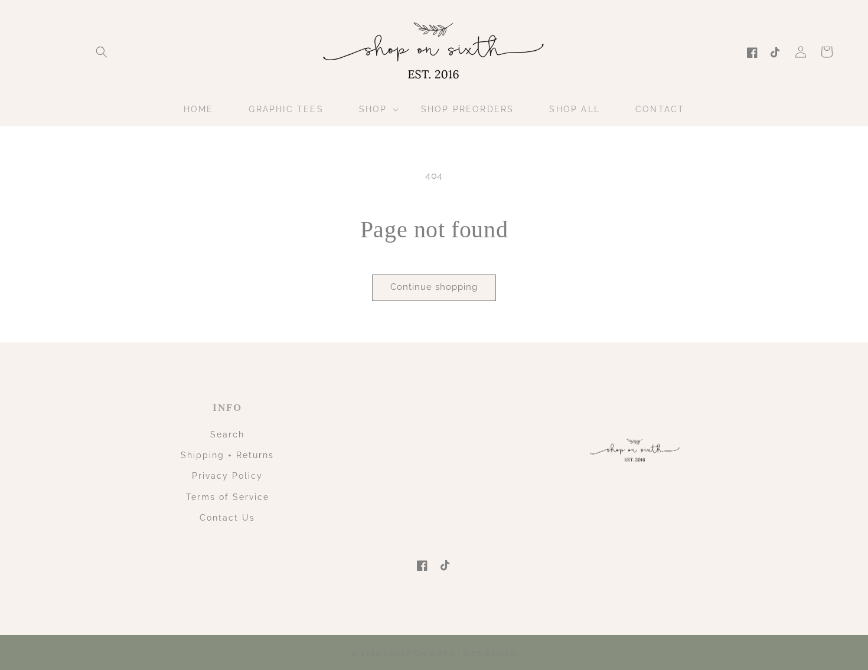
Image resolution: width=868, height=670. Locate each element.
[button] (102, 52)
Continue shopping (434, 287)
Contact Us (227, 517)
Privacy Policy (227, 476)
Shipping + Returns (227, 455)
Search (227, 434)
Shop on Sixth (422, 654)
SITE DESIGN (490, 654)
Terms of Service (227, 497)
